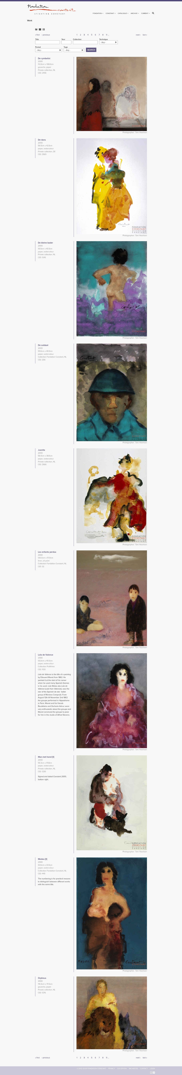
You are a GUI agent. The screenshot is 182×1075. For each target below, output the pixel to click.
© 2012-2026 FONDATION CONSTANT (91, 1069)
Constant (110, 13)
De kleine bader (45, 242)
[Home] (52, 9)
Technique (103, 39)
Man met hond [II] (46, 757)
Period (38, 47)
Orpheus (42, 978)
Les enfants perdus (47, 552)
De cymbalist (44, 58)
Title (37, 39)
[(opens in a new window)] (151, 1072)
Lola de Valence (45, 654)
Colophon (122, 1069)
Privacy (111, 1069)
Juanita (41, 450)
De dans (42, 140)
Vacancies (133, 1069)
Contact (144, 1069)
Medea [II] (42, 859)
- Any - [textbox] (103, 42)
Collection (77, 39)
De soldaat (43, 345)
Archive (134, 13)
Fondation (97, 13)
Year (63, 39)
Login (152, 1069)
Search (153, 13)
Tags (66, 47)
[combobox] (108, 42)
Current (144, 13)
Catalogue (122, 13)
